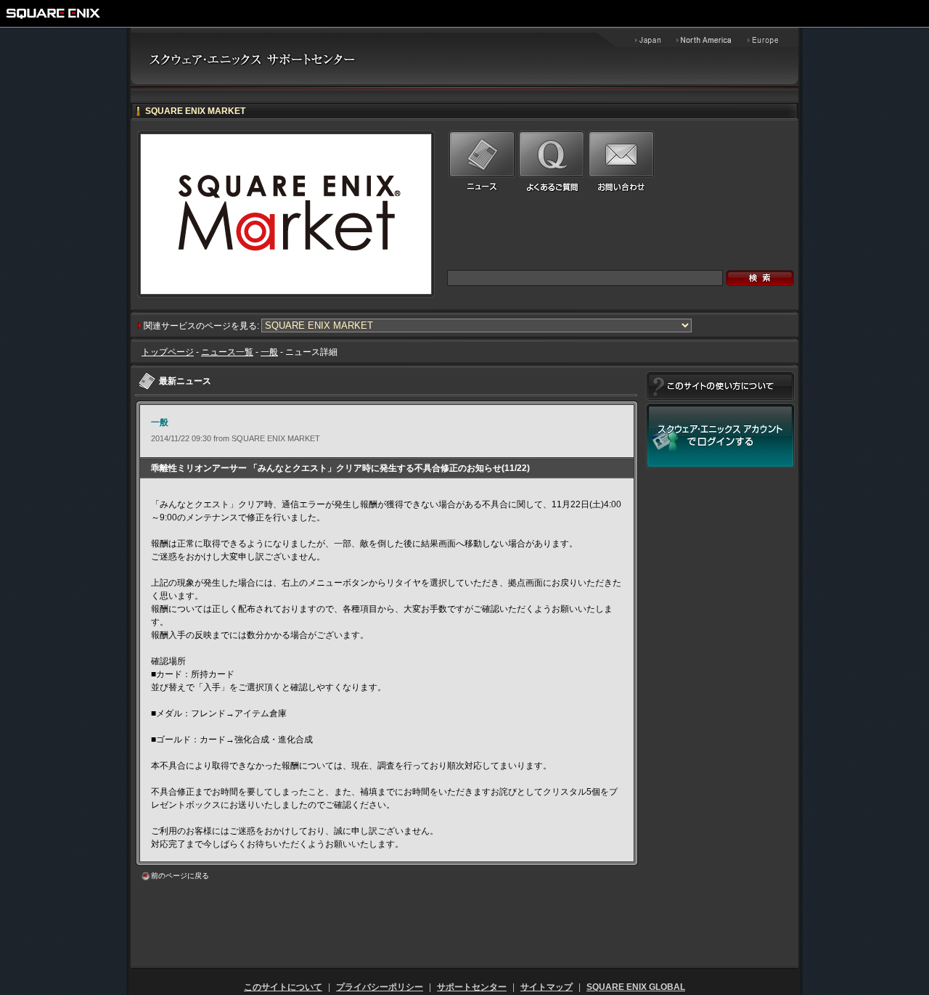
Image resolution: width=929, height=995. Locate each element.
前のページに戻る (180, 876)
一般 (269, 352)
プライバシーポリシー (379, 987)
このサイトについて (283, 987)
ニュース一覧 (227, 352)
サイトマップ (546, 987)
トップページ (168, 352)
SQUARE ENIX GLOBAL (635, 987)
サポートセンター (472, 987)
